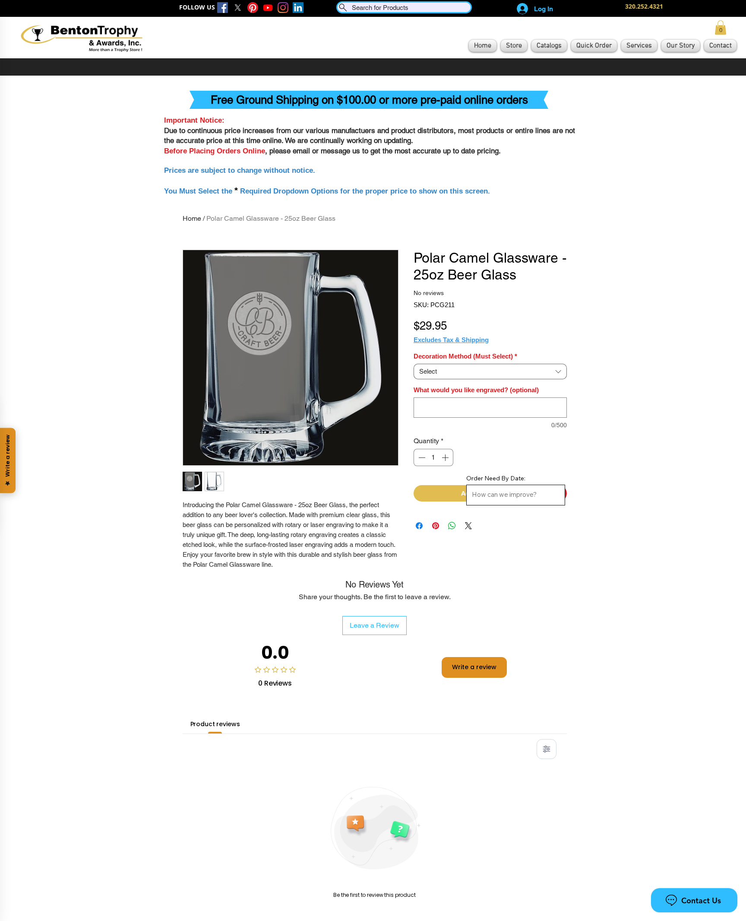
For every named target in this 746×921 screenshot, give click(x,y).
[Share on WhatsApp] (452, 526)
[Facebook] (222, 7)
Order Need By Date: (495, 478)
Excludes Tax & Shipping (451, 339)
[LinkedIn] (298, 7)
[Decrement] (421, 457)
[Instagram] (283, 7)
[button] (720, 27)
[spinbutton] (433, 457)
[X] (237, 7)
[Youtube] (267, 7)
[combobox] (490, 371)
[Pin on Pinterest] (435, 526)
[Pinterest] (252, 7)
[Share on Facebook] (419, 526)
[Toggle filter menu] (546, 749)
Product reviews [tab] (215, 724)
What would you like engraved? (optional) (476, 390)
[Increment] (446, 457)
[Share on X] (468, 526)
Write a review (474, 667)
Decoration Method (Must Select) (465, 356)
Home (192, 218)
